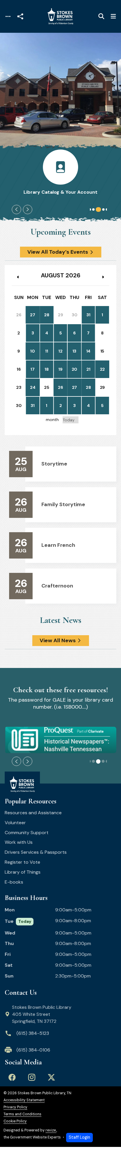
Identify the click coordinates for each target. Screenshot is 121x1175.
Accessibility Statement (24, 1100)
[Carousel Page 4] (103, 209)
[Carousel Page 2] (93, 209)
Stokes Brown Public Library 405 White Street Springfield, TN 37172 (41, 1014)
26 (60, 387)
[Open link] (60, 740)
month (52, 419)
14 (88, 351)
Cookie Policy (15, 1121)
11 (46, 351)
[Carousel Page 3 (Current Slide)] (98, 209)
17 (32, 369)
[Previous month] (18, 277)
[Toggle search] (101, 16)
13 (74, 351)
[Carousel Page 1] (90, 209)
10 (32, 351)
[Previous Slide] (16, 209)
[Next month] (103, 277)
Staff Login (79, 1137)
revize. (51, 1130)
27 (32, 314)
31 (88, 314)
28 (46, 314)
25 (46, 387)
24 (32, 387)
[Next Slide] (27, 209)
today (69, 420)
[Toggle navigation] (8, 16)
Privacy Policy (15, 1107)
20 (74, 369)
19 (60, 369)
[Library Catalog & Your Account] (60, 172)
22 (102, 369)
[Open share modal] (20, 16)
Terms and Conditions (22, 1114)
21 (88, 369)
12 (60, 351)
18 (46, 369)
